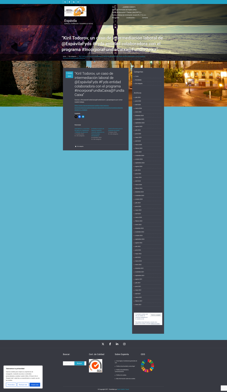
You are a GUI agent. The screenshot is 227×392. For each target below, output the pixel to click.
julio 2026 (138, 97)
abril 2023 (138, 213)
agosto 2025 (138, 126)
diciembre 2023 (139, 192)
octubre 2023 (139, 199)
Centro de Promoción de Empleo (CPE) (124, 10)
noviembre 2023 (139, 195)
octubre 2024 (139, 159)
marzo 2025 (138, 144)
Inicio (114, 7)
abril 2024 (138, 181)
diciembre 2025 (139, 115)
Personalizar (11, 385)
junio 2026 (138, 101)
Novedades (115, 18)
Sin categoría (72, 56)
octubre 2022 (139, 235)
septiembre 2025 (139, 123)
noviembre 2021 (139, 272)
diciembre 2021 (139, 268)
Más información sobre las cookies (125, 378)
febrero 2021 (138, 301)
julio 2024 (138, 170)
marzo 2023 (138, 217)
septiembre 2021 (139, 275)
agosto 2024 (138, 166)
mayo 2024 (138, 177)
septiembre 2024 (139, 163)
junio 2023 (138, 206)
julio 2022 (138, 246)
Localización (130, 18)
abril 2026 (138, 104)
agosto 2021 (138, 279)
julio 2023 (138, 202)
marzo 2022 (138, 261)
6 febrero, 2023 (69, 74)
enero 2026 (138, 112)
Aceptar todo (34, 385)
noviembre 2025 (139, 119)
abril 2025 (138, 141)
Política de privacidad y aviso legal (125, 366)
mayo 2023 (138, 210)
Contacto (145, 18)
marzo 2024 (138, 184)
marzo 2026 (138, 108)
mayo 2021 (138, 290)
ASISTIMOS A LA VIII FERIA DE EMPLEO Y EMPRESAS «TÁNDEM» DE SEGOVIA (82, 130)
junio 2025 (138, 133)
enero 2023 (138, 224)
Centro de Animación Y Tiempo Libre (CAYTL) (126, 12)
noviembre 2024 (139, 155)
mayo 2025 (138, 137)
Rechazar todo (23, 385)
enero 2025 (138, 152)
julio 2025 (138, 130)
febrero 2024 (138, 188)
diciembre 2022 (139, 228)
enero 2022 (138, 264)
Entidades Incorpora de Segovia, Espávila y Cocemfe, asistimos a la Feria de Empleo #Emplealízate (97, 132)
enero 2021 (138, 304)
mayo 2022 (138, 253)
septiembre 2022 (139, 239)
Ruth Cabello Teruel (123, 389)
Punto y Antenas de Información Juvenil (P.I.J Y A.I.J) (128, 15)
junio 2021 (138, 286)
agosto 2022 (138, 242)
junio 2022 (138, 250)
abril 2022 (138, 257)
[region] (23, 377)
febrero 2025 (138, 148)
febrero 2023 (138, 221)
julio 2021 (138, 282)
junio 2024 (138, 173)
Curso (137, 76)
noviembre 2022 (139, 232)
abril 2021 (138, 293)
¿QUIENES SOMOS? (129, 7)
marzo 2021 (138, 297)
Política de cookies (155, 323)
